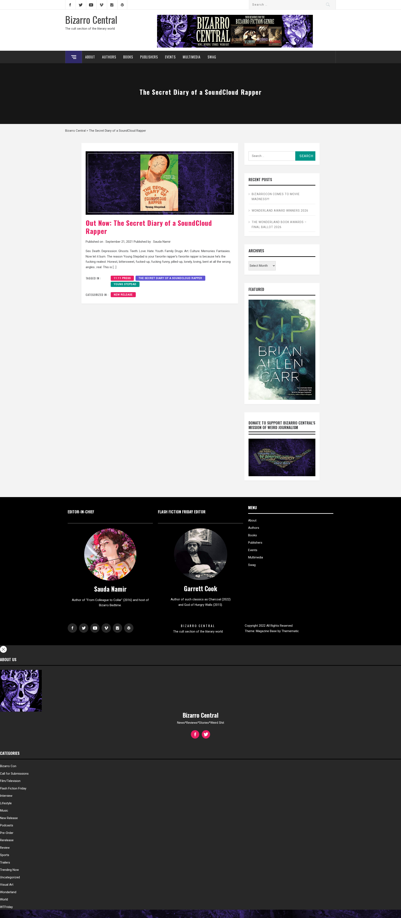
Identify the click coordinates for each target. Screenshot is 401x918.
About (90, 56)
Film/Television (10, 781)
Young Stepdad (125, 284)
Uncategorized (10, 877)
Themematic (290, 631)
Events (170, 56)
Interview (6, 796)
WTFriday (6, 907)
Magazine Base (267, 631)
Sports (4, 855)
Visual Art (6, 884)
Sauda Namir (162, 242)
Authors (109, 56)
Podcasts (6, 825)
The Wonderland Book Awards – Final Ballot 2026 (279, 224)
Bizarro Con (8, 766)
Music (4, 810)
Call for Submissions (14, 773)
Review (5, 848)
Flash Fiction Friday (13, 788)
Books (128, 56)
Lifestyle (6, 803)
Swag (212, 56)
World (4, 899)
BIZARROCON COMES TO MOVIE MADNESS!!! (276, 196)
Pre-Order (6, 833)
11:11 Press (122, 278)
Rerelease (7, 840)
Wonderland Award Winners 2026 (280, 210)
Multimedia (191, 56)
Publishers (149, 56)
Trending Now (9, 870)
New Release (123, 294)
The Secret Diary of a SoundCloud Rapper (170, 278)
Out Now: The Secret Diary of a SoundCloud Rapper (149, 227)
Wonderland (8, 892)
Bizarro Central (91, 19)
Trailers (5, 862)
